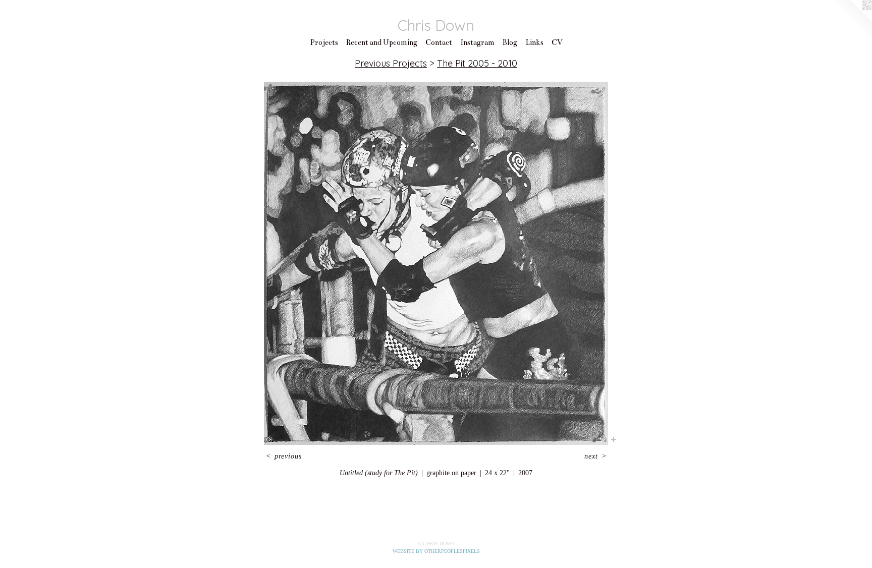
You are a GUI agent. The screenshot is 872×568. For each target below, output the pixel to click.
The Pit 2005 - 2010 (477, 63)
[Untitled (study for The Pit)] (436, 263)
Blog (510, 42)
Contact (438, 42)
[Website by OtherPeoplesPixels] (852, 20)
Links (534, 42)
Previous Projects (391, 63)
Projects (324, 42)
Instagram (477, 42)
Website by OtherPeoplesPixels (436, 551)
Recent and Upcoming (381, 42)
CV (557, 42)
